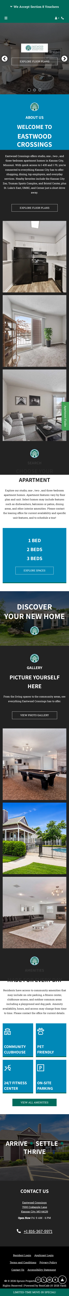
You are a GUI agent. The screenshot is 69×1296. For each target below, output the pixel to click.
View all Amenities (34, 1102)
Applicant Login (44, 1255)
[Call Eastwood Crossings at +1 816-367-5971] (63, 18)
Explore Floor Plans (34, 61)
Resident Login (22, 1255)
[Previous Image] (4, 58)
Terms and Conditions (23, 1262)
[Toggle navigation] (6, 18)
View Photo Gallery (34, 715)
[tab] (29, 89)
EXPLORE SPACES (34, 570)
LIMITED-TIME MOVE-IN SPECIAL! (34, 1292)
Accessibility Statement (41, 1269)
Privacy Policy (48, 1262)
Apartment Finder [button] (65, 418)
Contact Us (17, 1269)
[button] (34, 6)
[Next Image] (64, 58)
